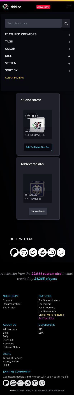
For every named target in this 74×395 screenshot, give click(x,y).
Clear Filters (14, 77)
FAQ (5, 336)
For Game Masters (49, 300)
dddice (13, 390)
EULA (6, 365)
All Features (10, 329)
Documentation (11, 304)
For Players (44, 304)
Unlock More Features (51, 314)
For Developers (47, 311)
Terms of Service (12, 358)
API (40, 329)
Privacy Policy (10, 361)
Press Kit (8, 340)
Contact (7, 300)
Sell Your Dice (46, 318)
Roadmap (8, 343)
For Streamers (46, 307)
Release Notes (11, 347)
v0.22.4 (35, 390)
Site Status (9, 307)
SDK (40, 332)
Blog (5, 332)
